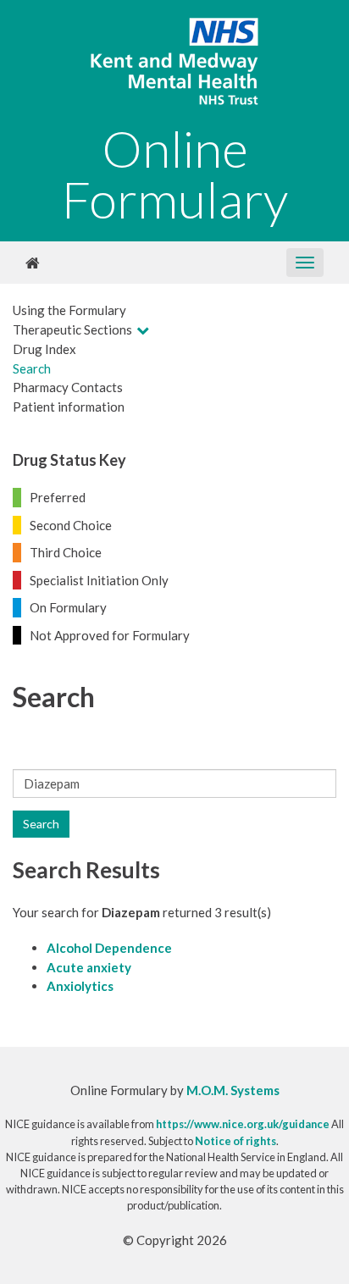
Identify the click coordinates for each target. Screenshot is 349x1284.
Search (32, 368)
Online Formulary (175, 174)
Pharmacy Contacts (68, 387)
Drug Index (44, 349)
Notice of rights (235, 1141)
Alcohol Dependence (109, 947)
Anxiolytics (80, 985)
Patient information (69, 406)
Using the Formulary (69, 310)
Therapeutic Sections (72, 329)
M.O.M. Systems (233, 1090)
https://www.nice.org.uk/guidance (243, 1124)
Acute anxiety (89, 967)
